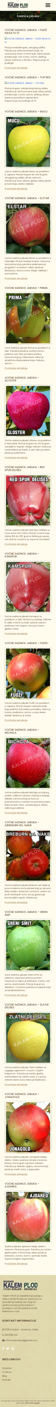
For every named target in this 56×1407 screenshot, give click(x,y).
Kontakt (6, 1379)
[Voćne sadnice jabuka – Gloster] (28, 410)
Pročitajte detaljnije (16, 67)
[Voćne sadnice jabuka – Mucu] (28, 141)
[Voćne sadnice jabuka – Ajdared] (28, 1216)
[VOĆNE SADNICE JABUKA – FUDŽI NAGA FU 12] (28, 40)
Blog (4, 1375)
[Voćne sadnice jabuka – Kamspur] (28, 586)
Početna (7, 1368)
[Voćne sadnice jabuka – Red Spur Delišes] (28, 500)
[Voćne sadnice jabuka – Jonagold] (28, 1127)
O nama (6, 1372)
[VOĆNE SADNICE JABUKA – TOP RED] (24, 82)
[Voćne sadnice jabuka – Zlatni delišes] (28, 1037)
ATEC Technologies (32, 1403)
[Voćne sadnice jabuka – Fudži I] (28, 673)
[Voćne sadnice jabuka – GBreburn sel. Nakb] (28, 855)
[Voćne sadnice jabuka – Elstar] (28, 228)
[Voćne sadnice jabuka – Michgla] (28, 762)
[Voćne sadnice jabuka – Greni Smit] (28, 944)
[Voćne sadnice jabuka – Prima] (28, 317)
